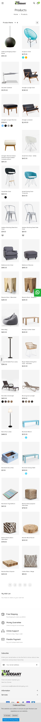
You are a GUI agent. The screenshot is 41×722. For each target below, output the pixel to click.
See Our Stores (6, 682)
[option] (23, 57)
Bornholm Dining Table (28, 467)
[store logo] (20, 3)
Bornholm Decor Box (7, 467)
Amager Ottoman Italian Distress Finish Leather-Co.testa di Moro (8, 157)
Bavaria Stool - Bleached (8, 297)
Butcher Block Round (28, 537)
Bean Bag (4, 329)
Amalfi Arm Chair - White (29, 156)
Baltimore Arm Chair (7, 265)
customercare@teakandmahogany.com (14, 686)
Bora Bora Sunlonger (7, 395)
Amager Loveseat (27, 120)
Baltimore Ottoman (27, 265)
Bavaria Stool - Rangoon (29, 297)
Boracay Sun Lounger (28, 395)
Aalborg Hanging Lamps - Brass (9, 52)
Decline (15, 715)
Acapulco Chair (26, 51)
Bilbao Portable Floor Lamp (9, 362)
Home (16, 14)
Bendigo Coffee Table (28, 329)
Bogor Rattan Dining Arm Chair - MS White (29, 362)
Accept (7, 715)
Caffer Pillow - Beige (28, 571)
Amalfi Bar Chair (6, 191)
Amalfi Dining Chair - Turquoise (28, 192)
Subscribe (36, 665)
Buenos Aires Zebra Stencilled (7, 538)
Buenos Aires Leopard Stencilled (28, 504)
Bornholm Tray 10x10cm (8, 503)
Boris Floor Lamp (6, 431)
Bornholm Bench (27, 431)
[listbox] (31, 57)
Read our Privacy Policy (10, 719)
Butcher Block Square (7, 571)
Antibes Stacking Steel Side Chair (30, 228)
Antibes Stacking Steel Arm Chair (9, 228)
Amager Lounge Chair (28, 87)
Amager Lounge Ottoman (8, 120)
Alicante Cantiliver (6, 87)
